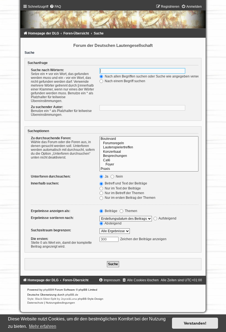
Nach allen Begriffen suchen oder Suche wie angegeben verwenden (155, 76)
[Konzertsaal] (149, 152)
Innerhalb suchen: (45, 183)
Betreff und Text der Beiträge (125, 183)
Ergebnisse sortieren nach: (52, 218)
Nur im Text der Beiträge (122, 188)
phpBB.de (71, 294)
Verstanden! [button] (195, 323)
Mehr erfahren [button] (42, 326)
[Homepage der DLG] (113, 17)
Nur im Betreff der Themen (124, 193)
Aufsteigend (167, 218)
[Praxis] (149, 169)
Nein (119, 176)
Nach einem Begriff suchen (124, 81)
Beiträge (110, 211)
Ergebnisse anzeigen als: (50, 211)
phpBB (47, 289)
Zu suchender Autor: (47, 107)
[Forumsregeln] (149, 143)
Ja (106, 176)
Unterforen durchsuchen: (51, 176)
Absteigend (113, 223)
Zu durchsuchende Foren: (51, 138)
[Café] (149, 160)
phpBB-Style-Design (90, 298)
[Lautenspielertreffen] (149, 147)
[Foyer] (149, 164)
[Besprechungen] (149, 156)
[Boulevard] (149, 139)
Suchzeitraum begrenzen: (51, 230)
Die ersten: (39, 239)
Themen (130, 211)
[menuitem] (55, 7)
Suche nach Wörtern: (47, 70)
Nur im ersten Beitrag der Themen (129, 198)
